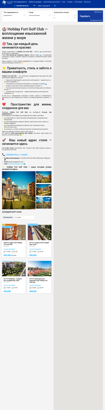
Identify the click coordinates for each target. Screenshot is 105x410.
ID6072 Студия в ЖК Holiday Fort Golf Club (13, 243)
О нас (63, 2)
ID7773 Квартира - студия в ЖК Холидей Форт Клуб (13, 279)
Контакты (87, 2)
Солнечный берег (34, 15)
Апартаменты (8, 15)
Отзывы (70, 2)
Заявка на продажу (35, 2)
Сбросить (99, 12)
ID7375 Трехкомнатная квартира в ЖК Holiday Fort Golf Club (38, 280)
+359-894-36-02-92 (22, 6)
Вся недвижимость (20, 2)
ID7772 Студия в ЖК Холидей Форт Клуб (39, 243)
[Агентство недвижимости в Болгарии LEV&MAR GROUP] (7, 2)
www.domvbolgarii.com (15, 164)
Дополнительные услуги (51, 2)
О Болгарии (78, 2)
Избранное (55, 6)
